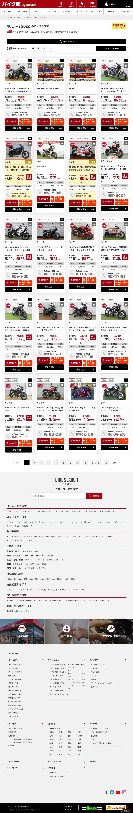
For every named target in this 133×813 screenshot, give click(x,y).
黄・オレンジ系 (98, 536)
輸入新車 (18, 611)
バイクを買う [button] (12, 659)
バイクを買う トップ (16, 664)
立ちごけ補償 (13, 712)
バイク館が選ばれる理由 (100, 732)
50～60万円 (63, 589)
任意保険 (11, 735)
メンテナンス (37, 11)
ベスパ (100, 511)
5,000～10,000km (24, 600)
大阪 (26, 564)
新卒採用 (53, 772)
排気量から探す (28, 17)
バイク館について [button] (96, 723)
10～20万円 (20, 589)
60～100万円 (74, 589)
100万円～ (85, 589)
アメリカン (74, 522)
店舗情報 (66, 11)
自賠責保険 (12, 732)
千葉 (37, 555)
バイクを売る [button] (53, 659)
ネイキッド (64, 522)
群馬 (26, 555)
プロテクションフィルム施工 (102, 683)
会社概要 (94, 735)
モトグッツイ (110, 511)
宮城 (30, 551)
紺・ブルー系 (39, 536)
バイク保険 (52, 11)
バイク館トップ (13, 653)
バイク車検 (95, 672)
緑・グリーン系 (84, 536)
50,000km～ (104, 600)
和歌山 (44, 564)
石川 (32, 559)
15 (106, 463)
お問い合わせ (12, 767)
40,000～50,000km (90, 600)
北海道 (23, 551)
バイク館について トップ (100, 728)
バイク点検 (95, 668)
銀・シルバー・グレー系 (67, 536)
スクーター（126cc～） (39, 522)
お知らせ (110, 11)
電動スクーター (28, 526)
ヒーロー (92, 511)
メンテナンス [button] (94, 659)
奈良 (37, 564)
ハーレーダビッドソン (45, 511)
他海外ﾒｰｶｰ (85, 686)
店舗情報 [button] (51, 723)
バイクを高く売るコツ (58, 672)
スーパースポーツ (87, 522)
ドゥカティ (59, 511)
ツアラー (99, 522)
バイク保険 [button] (11, 723)
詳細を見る (17, 128)
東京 (43, 555)
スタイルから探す (15, 679)
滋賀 (14, 564)
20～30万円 (30, 589)
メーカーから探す (15, 672)
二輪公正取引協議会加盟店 (101, 743)
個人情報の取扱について (23, 807)
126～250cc (28, 579)
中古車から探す (14, 698)
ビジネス (118, 522)
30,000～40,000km (73, 600)
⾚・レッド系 (51, 536)
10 (92, 463)
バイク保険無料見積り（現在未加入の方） (22, 739)
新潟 (27, 559)
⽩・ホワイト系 (26, 536)
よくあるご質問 (55, 686)
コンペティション (13, 526)
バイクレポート (96, 11)
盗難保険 (11, 745)
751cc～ (60, 579)
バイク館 (9, 17)
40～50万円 (52, 589)
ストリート (54, 522)
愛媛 (26, 568)
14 (99, 463)
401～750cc (50, 579)
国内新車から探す (15, 701)
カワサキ (31, 511)
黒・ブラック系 (12, 536)
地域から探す (13, 686)
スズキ (23, 511)
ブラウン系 (110, 536)
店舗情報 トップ (54, 728)
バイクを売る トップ (57, 664)
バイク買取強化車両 (57, 690)
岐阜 (44, 559)
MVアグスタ (85, 683)
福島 (36, 551)
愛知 (56, 559)
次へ (115, 463)
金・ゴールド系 (12, 540)
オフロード (109, 522)
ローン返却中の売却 (57, 683)
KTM (85, 511)
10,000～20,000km (40, 600)
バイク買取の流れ (56, 675)
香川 (20, 568)
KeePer (93, 679)
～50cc (9, 579)
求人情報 (125, 11)
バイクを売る (22, 11)
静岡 (50, 559)
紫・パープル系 (26, 540)
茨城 (14, 555)
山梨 (38, 559)
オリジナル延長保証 (15, 709)
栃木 (20, 555)
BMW (68, 511)
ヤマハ (9, 511)
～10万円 (10, 589)
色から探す (12, 675)
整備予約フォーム (97, 686)
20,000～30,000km (56, 600)
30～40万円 (41, 589)
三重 (62, 559)
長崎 (38, 568)
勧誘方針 (10, 807)
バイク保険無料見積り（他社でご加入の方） (22, 742)
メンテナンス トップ (98, 664)
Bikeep (93, 675)
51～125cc (18, 579)
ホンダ (16, 511)
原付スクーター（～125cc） (17, 522)
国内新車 (10, 611)
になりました (118, 26)
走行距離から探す (15, 694)
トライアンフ (76, 511)
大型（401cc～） (71, 579)
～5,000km (11, 600)
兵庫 (32, 564)
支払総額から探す (15, 690)
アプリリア (85, 674)
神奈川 (50, 555)
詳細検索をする (68, 41)
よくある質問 (13, 716)
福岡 (32, 568)
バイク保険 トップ (15, 728)
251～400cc (39, 579)
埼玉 (32, 555)
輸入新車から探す (15, 705)
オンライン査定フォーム (59, 694)
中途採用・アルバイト (58, 776)
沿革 (92, 739)
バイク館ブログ (81, 11)
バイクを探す (13, 668)
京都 (20, 564)
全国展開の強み (55, 679)
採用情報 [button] (51, 767)
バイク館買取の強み (57, 668)
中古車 (26, 611)
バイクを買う (7, 11)
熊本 (44, 568)
